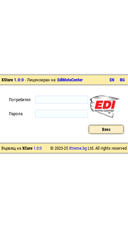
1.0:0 (19, 79)
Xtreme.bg (78, 148)
